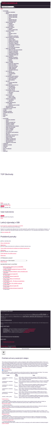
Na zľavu (2, 206)
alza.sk (7, 314)
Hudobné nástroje (13, 69)
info (4, 116)
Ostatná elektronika (14, 47)
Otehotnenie (11, 87)
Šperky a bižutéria (13, 29)
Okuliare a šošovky (13, 36)
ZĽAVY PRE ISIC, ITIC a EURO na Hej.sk (8, 253)
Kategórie (5, 10)
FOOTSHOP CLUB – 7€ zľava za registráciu (13, 281)
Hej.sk (2, 316)
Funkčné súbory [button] (5, 399)
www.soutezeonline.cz (29, 331)
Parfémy (10, 23)
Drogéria (10, 26)
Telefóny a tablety (13, 43)
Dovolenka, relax (10, 90)
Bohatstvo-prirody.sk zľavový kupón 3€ (13, 288)
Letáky (5, 110)
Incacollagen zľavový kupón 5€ (11, 276)
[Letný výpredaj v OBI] (25, 205)
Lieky (9, 32)
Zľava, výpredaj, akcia (5, 243)
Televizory (11, 38)
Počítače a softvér (13, 42)
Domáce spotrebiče (13, 41)
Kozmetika (11, 24)
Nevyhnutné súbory (7, 370)
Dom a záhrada (10, 56)
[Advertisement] (25, 162)
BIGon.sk (17, 314)
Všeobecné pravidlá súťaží (8, 341)
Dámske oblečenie (13, 14)
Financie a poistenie (11, 107)
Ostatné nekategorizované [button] (7, 420)
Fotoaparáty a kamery (14, 44)
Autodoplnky (11, 73)
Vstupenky (11, 100)
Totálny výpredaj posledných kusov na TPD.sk (14, 269)
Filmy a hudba (11, 97)
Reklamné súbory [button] (5, 414)
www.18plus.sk (26, 332)
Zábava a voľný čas (11, 98)
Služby (10, 74)
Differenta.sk (36, 314)
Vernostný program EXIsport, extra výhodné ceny (15, 271)
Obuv (9, 18)
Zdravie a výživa (10, 31)
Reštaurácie (11, 80)
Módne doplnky (12, 21)
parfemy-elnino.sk (30, 316)
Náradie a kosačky (13, 57)
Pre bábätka (11, 86)
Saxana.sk (40, 316)
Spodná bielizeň (12, 19)
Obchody (5, 146)
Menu (2, 8)
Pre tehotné (11, 88)
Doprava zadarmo (10, 12)
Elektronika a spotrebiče (12, 37)
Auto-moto (9, 71)
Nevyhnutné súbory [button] (6, 368)
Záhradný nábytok (13, 54)
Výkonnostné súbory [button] (6, 403)
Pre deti (8, 81)
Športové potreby (13, 66)
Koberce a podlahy (13, 52)
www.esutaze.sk (31, 328)
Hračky (10, 83)
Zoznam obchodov (8, 112)
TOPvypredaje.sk (4, 346)
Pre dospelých (9, 106)
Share (2, 218)
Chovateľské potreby (14, 105)
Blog (4, 113)
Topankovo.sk (46, 316)
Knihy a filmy (9, 95)
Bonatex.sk (21, 314)
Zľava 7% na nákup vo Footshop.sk (11, 278)
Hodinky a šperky (10, 27)
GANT (47, 314)
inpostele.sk (6, 316)
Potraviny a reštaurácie (12, 76)
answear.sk (11, 314)
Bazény (10, 59)
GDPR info (14, 347)
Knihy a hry (11, 96)
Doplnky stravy (12, 33)
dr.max (43, 314)
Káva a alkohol (12, 78)
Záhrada (10, 61)
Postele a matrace (13, 51)
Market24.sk (16, 316)
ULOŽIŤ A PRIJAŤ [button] (5, 423)
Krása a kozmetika (10, 22)
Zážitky (10, 101)
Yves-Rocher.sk (3, 317)
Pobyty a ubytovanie (13, 91)
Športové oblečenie (13, 63)
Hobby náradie (12, 68)
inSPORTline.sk (11, 316)
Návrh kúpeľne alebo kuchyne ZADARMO (13, 266)
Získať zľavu (3, 245)
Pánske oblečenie (12, 16)
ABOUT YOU (3, 314)
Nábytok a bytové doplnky (15, 49)
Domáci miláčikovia (11, 102)
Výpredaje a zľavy (7, 108)
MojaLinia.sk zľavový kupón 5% (10, 285)
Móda (7, 13)
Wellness (10, 92)
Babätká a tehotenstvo (12, 85)
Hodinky (10, 28)
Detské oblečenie (12, 17)
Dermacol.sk (29, 314)
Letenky (10, 93)
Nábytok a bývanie (10, 48)
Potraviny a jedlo (13, 77)
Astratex (14, 314)
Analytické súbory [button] (6, 408)
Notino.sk (21, 316)
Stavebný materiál (13, 58)
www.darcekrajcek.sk (30, 330)
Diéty (9, 34)
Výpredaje (5, 143)
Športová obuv (12, 64)
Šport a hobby (9, 62)
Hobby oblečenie (12, 67)
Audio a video (11, 39)
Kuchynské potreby (13, 53)
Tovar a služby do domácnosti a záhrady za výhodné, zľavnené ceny (15, 248)
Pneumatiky (11, 72)
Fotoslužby (11, 46)
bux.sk (24, 314)
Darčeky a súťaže (7, 111)
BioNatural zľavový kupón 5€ (10, 274)
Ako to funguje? (7, 148)
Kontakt (5, 115)
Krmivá (10, 103)
